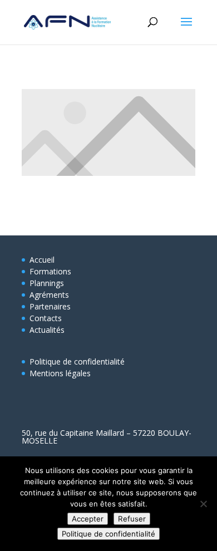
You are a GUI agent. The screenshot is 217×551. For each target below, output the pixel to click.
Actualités (47, 329)
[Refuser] (203, 503)
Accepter (87, 518)
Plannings (46, 283)
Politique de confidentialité (77, 361)
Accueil (42, 259)
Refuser (132, 518)
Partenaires (50, 306)
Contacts (45, 318)
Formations (50, 271)
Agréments (49, 294)
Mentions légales (60, 373)
